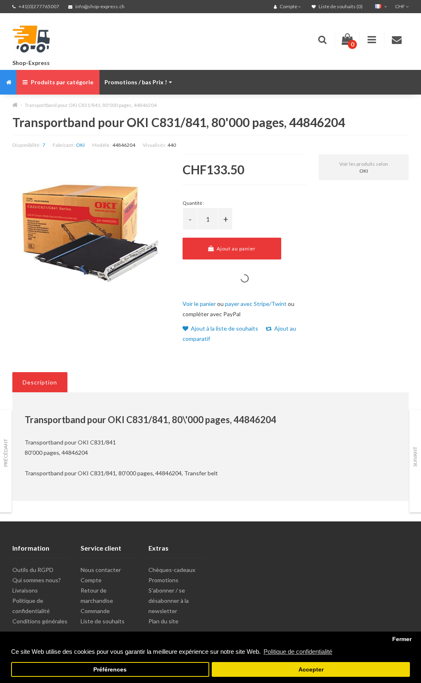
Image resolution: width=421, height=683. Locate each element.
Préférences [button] (110, 670)
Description (40, 382)
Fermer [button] (402, 639)
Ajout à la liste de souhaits (224, 328)
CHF (400, 6)
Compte (91, 579)
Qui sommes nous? (36, 579)
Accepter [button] (311, 670)
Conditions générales (39, 621)
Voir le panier (199, 303)
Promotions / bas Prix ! (135, 82)
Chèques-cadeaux (171, 569)
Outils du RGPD (32, 569)
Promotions (163, 579)
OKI (80, 145)
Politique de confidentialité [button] (298, 651)
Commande (95, 610)
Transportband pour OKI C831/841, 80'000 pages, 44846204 (91, 105)
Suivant (415, 457)
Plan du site (163, 621)
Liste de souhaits (103, 621)
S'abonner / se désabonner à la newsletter (168, 600)
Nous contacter (101, 569)
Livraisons (25, 590)
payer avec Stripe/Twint (256, 303)
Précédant (5, 453)
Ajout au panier (235, 248)
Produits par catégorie (61, 82)
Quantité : (193, 203)
